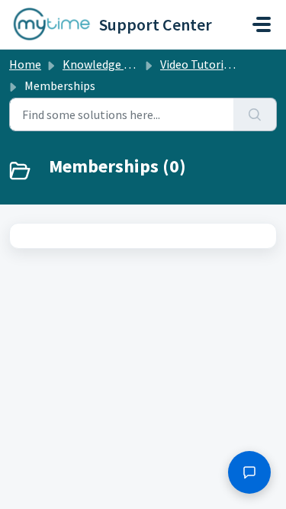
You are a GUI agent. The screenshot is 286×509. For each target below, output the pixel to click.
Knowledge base (105, 64)
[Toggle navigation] (261, 24)
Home (25, 64)
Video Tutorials (199, 64)
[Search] (255, 114)
